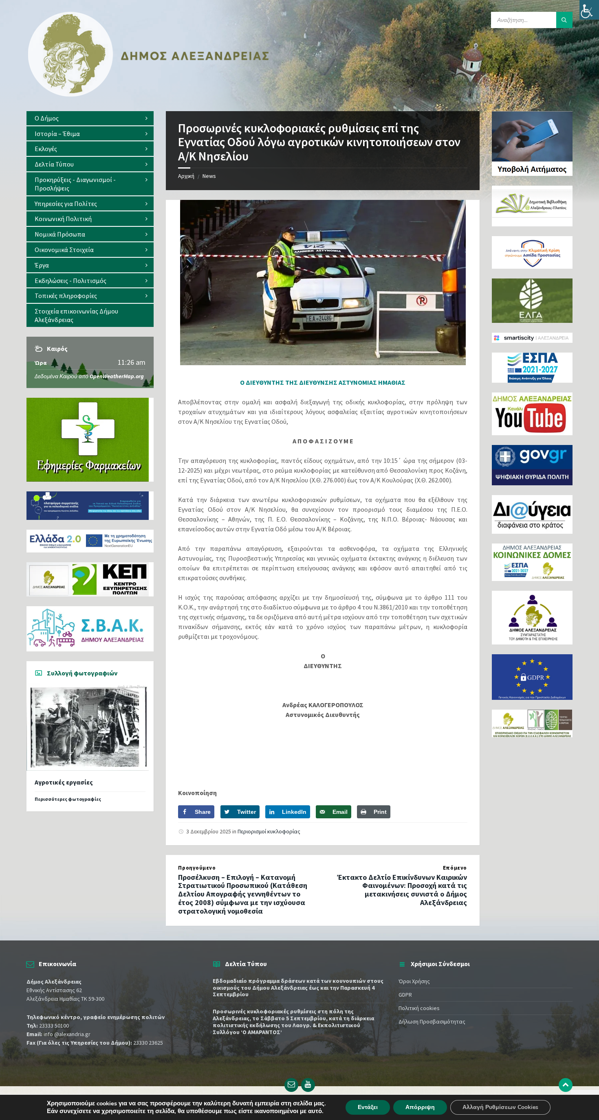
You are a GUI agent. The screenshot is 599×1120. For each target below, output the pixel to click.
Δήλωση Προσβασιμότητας (432, 1021)
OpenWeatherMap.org (117, 376)
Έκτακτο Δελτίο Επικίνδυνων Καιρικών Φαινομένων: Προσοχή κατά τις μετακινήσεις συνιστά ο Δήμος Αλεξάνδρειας (402, 889)
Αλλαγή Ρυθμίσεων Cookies (500, 1107)
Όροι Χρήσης (414, 981)
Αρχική (186, 176)
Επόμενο (455, 867)
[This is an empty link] (566, 1085)
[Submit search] (564, 20)
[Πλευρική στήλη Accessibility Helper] (589, 10)
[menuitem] (90, 118)
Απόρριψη (420, 1107)
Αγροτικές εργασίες (64, 782)
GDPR (405, 994)
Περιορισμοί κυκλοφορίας (269, 831)
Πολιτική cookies (419, 1008)
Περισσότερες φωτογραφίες (68, 799)
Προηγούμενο (197, 867)
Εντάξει (368, 1107)
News (209, 176)
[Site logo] (148, 95)
